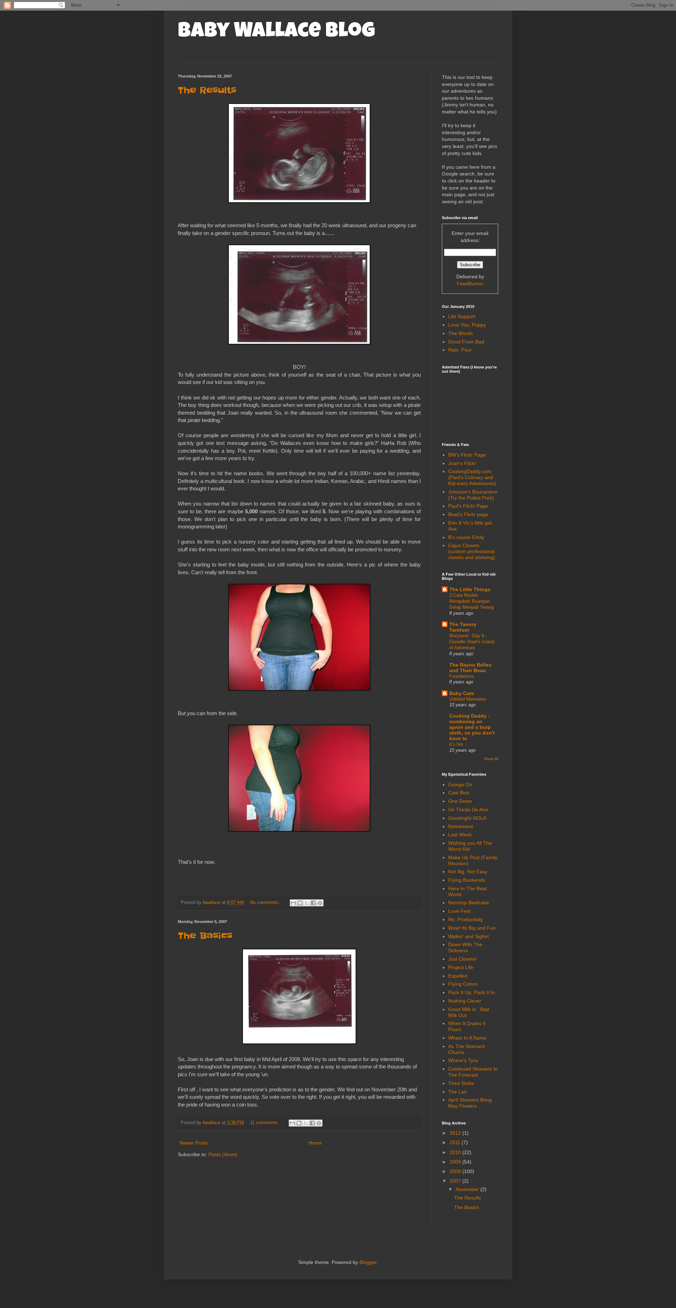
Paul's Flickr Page (468, 506)
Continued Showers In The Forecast (472, 1072)
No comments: (265, 902)
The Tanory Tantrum (462, 627)
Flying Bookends (466, 880)
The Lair (457, 1092)
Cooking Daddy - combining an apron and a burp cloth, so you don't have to (472, 727)
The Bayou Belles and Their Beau (470, 667)
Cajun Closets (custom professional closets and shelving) (471, 551)
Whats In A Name (467, 1038)
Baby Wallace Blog (276, 32)
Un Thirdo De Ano (468, 809)
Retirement (460, 826)
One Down (460, 801)
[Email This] (293, 902)
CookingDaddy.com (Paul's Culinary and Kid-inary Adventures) (472, 477)
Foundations (461, 676)
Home (315, 1143)
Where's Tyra (463, 1060)
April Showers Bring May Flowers (470, 1103)
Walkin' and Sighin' (469, 936)
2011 (456, 1142)
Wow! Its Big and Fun (472, 928)
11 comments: (265, 1122)
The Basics (205, 936)
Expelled (457, 976)
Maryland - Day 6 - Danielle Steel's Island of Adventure (471, 642)
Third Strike (461, 1083)
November (468, 1189)
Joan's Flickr (462, 463)
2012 (456, 1133)
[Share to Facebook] (313, 902)
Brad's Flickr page (468, 514)
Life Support (461, 316)
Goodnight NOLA (467, 818)
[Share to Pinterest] (320, 902)
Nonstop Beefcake (468, 902)
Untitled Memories (467, 699)
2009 (456, 1162)
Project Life (460, 967)
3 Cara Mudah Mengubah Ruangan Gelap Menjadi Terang (471, 601)
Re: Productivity (465, 919)
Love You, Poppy (467, 325)
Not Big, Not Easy (467, 871)
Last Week (460, 834)
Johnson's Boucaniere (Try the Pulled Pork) (472, 495)
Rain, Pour (460, 350)
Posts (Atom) (222, 1154)
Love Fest (459, 911)
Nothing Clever (464, 1001)
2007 (456, 1181)
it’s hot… (458, 744)
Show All (491, 759)
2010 (456, 1152)
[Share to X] (306, 902)
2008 (456, 1171)
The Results (207, 90)
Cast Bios (458, 792)
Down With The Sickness (465, 947)
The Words (460, 333)
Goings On (460, 784)
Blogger (367, 1262)
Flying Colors (462, 984)
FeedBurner (470, 283)
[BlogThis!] (299, 902)
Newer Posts (194, 1143)
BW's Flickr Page (467, 455)
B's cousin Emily (466, 537)
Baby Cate (461, 693)
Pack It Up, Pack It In (471, 992)
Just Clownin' (462, 959)
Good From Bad (466, 342)
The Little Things (469, 589)
